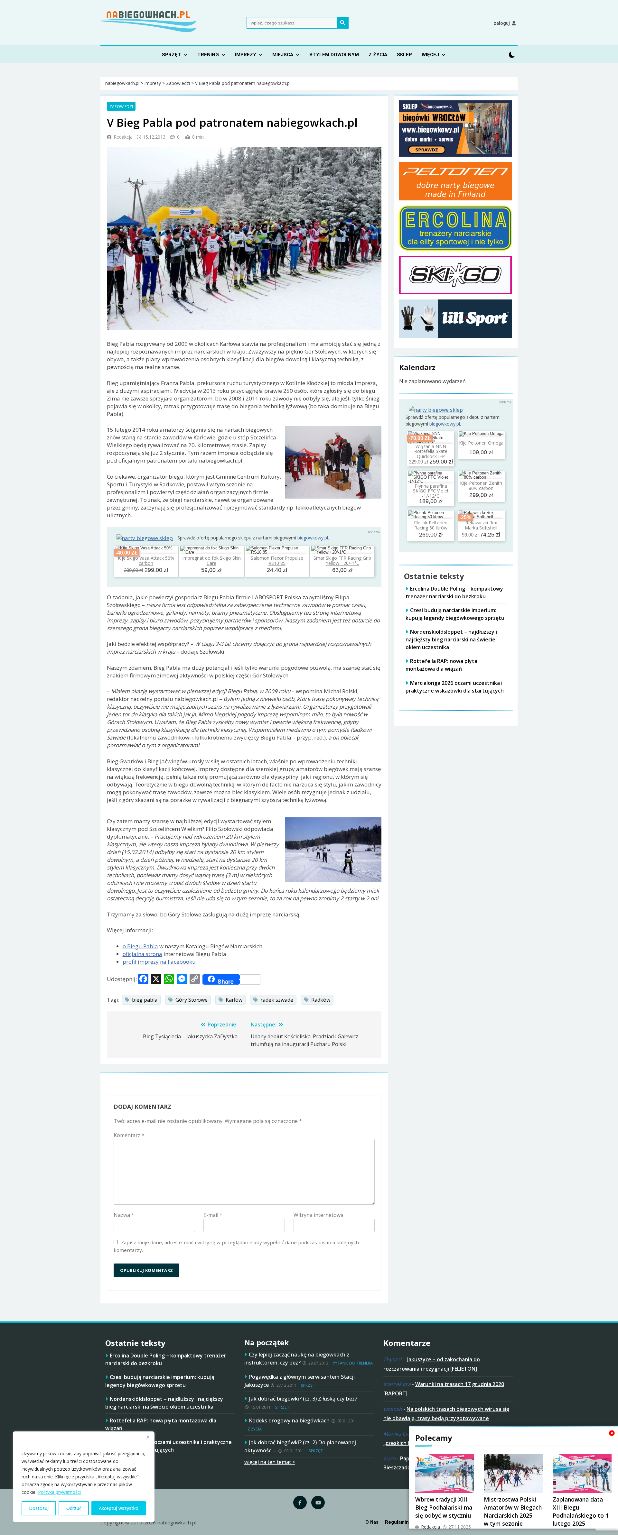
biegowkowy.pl (312, 538)
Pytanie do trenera (353, 1363)
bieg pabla (144, 999)
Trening (208, 55)
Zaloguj (502, 23)
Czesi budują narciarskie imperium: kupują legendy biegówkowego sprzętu (455, 614)
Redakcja (123, 137)
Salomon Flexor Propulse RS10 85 (277, 560)
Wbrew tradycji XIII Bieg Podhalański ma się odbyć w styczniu (443, 1507)
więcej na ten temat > (269, 1462)
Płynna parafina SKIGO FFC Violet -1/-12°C (431, 490)
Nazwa (124, 1214)
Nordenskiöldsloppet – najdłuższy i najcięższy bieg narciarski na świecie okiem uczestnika (451, 639)
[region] (83, 1476)
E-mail (212, 1214)
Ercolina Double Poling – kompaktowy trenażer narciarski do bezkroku (454, 592)
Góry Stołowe (191, 999)
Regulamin (397, 1522)
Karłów (234, 999)
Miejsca (282, 55)
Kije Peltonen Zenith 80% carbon (481, 485)
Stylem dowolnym (334, 55)
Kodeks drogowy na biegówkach (289, 1420)
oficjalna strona (142, 954)
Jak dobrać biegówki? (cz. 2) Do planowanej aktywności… (300, 1446)
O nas (372, 1522)
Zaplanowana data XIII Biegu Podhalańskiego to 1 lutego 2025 (581, 1511)
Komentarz (129, 1135)
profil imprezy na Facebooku (159, 961)
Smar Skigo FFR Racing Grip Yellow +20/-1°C (342, 560)
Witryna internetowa (318, 1214)
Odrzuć (73, 1508)
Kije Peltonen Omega (481, 443)
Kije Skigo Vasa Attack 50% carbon (146, 560)
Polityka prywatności (59, 1492)
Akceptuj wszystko (118, 1508)
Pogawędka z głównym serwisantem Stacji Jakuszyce (299, 1380)
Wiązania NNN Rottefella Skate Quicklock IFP (430, 451)
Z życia (378, 55)
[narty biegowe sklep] (144, 538)
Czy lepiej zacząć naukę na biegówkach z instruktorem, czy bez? (296, 1358)
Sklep (404, 55)
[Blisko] (148, 1437)
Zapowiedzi (121, 106)
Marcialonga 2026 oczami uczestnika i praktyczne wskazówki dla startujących (168, 1445)
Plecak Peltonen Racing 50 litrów (430, 525)
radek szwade (276, 999)
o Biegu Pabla (140, 946)
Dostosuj (39, 1508)
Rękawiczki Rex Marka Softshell (481, 525)
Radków (320, 999)
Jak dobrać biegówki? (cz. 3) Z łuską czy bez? (303, 1398)
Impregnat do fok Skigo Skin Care (211, 560)
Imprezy (245, 55)
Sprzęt (171, 55)
